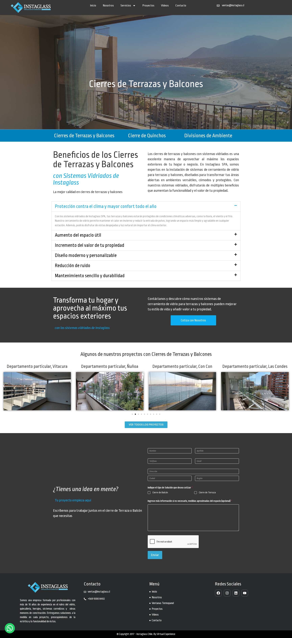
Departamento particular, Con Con (110, 366)
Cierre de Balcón (160, 492)
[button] (146, 206)
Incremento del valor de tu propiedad (89, 245)
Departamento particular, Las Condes (182, 366)
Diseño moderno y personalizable (86, 255)
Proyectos (148, 5)
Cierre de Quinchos (147, 135)
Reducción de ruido (72, 265)
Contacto (180, 5)
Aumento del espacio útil (78, 235)
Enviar (155, 555)
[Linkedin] (236, 593)
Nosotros (108, 5)
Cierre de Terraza (207, 492)
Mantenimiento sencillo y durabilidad (90, 275)
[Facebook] (218, 593)
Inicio (93, 5)
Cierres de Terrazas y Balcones (84, 135)
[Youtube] (244, 593)
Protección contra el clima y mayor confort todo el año (105, 206)
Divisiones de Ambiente (208, 135)
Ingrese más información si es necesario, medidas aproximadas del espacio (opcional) (190, 501)
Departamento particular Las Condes (255, 366)
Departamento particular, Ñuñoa (37, 366)
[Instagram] (227, 593)
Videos (165, 5)
